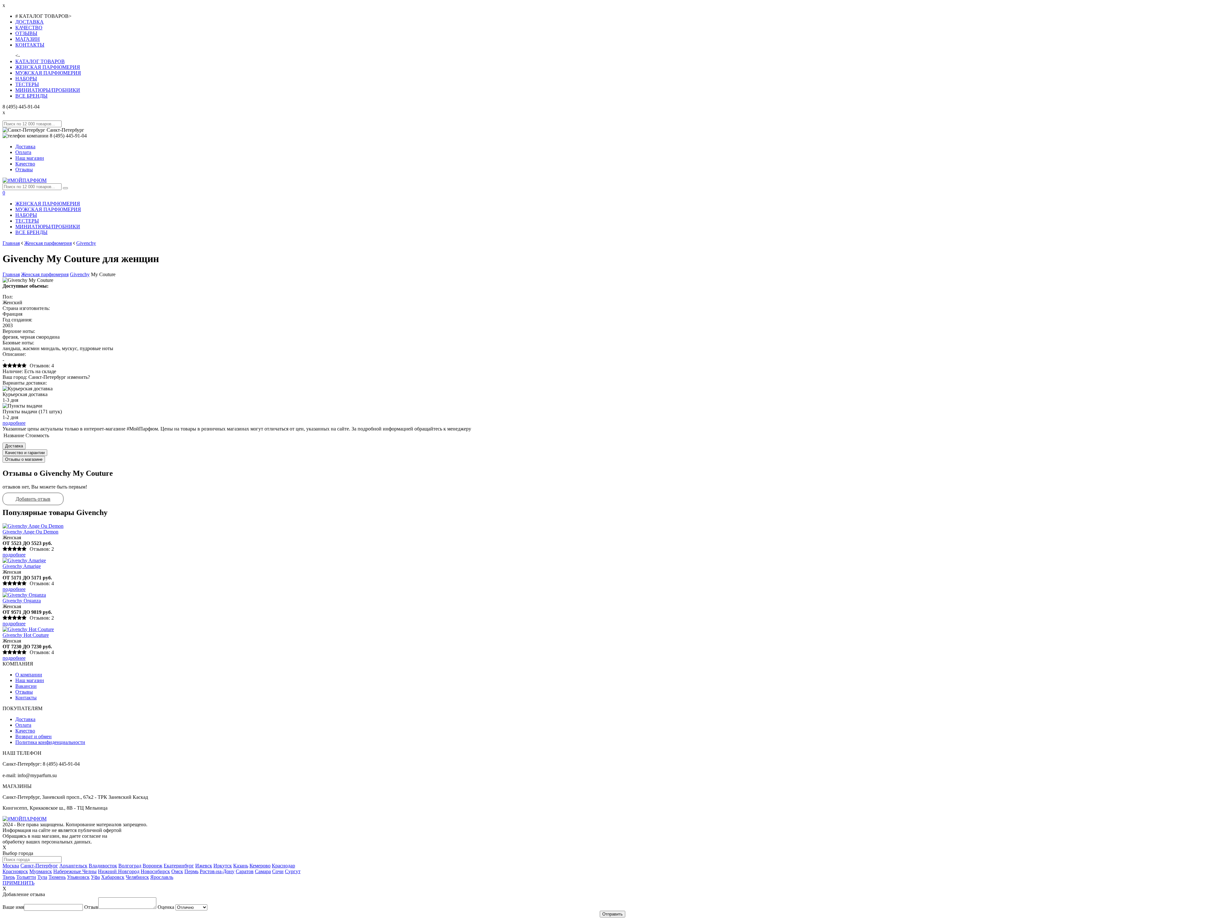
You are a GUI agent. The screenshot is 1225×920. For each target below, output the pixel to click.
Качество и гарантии (25, 452)
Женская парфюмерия (48, 243)
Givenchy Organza (22, 600)
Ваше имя (13, 907)
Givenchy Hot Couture (26, 635)
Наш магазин (29, 158)
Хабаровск (112, 877)
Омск (177, 871)
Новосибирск (155, 871)
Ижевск (203, 865)
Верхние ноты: (19, 331)
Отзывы (24, 169)
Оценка (166, 907)
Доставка (25, 146)
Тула (42, 877)
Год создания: (17, 319)
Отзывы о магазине (23, 459)
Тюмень (57, 877)
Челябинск (137, 877)
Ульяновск (78, 877)
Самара (263, 871)
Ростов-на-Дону (217, 871)
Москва (11, 865)
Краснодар (283, 865)
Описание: (14, 354)
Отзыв (91, 907)
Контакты (26, 697)
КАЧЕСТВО (28, 27)
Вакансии (26, 686)
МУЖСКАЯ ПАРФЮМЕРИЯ (48, 73)
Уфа (95, 877)
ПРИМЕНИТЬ (18, 883)
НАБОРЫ (26, 78)
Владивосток (103, 865)
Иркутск (222, 865)
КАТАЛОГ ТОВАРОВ (40, 61)
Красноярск (15, 871)
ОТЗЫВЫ (26, 33)
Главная (11, 243)
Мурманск (40, 871)
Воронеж (152, 865)
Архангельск (73, 865)
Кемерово (260, 865)
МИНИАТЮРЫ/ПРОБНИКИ (47, 90)
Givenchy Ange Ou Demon (30, 531)
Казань (240, 865)
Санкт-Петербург (39, 865)
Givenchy (86, 243)
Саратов (245, 871)
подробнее (14, 423)
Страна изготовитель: (26, 308)
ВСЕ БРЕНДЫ (31, 96)
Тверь (9, 877)
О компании (28, 674)
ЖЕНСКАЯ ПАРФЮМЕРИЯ (47, 67)
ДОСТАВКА (29, 22)
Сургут (293, 871)
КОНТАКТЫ (29, 45)
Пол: (8, 296)
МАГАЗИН (27, 39)
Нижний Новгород (118, 871)
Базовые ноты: (18, 342)
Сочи (278, 871)
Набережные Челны (75, 871)
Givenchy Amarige (22, 566)
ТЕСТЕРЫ (27, 84)
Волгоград (129, 865)
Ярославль (161, 877)
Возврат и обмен (33, 736)
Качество (25, 163)
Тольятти (26, 877)
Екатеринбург (179, 865)
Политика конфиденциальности (50, 742)
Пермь (191, 871)
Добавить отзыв (33, 499)
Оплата (23, 152)
